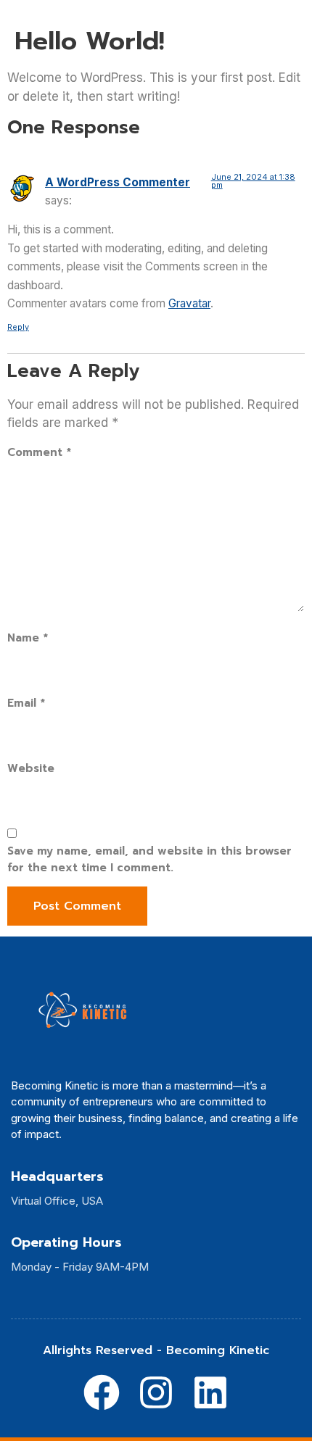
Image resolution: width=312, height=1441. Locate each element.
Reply (18, 327)
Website (30, 768)
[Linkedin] (210, 1392)
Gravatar (189, 303)
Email (26, 703)
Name (27, 638)
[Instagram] (156, 1392)
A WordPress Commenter (117, 182)
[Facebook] (101, 1392)
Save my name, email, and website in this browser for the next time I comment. (149, 859)
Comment (39, 452)
